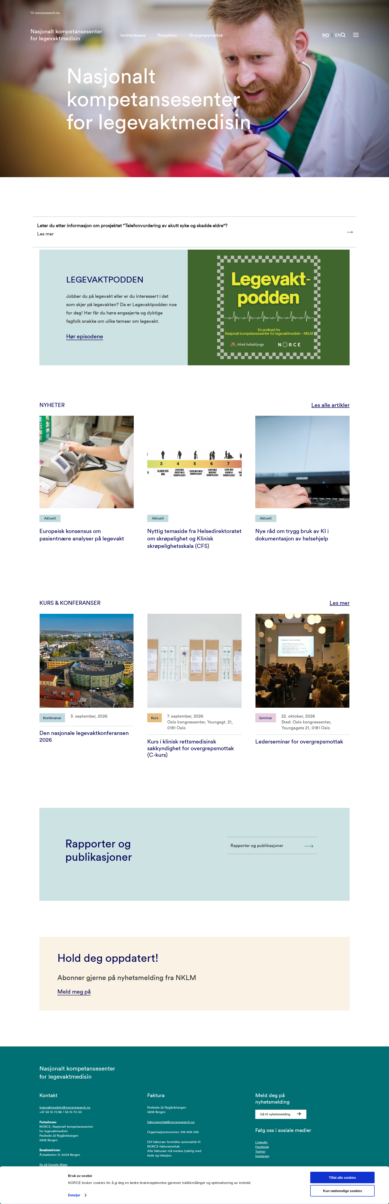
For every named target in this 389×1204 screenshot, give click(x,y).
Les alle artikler (330, 405)
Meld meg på (74, 991)
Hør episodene (84, 336)
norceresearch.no (47, 13)
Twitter (260, 1152)
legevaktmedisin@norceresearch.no (64, 1107)
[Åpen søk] (343, 35)
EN (338, 35)
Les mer (340, 602)
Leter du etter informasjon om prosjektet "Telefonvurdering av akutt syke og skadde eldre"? (132, 229)
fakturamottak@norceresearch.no (170, 1122)
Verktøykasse (132, 35)
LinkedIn (261, 1142)
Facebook (262, 1147)
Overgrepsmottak (206, 35)
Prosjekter (167, 35)
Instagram (262, 1156)
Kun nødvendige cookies (342, 1191)
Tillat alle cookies (342, 1177)
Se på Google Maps (53, 1165)
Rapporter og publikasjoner (257, 845)
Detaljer (74, 1195)
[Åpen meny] (356, 35)
